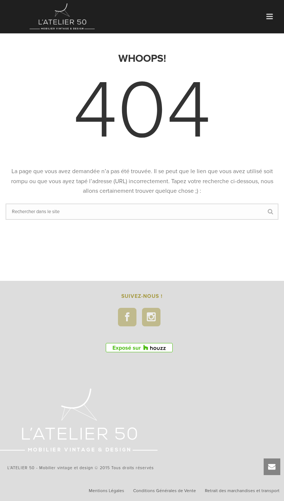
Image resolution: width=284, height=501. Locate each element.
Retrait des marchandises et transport (242, 490)
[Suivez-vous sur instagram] (151, 317)
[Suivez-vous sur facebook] (127, 317)
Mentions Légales (106, 490)
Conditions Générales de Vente (164, 490)
